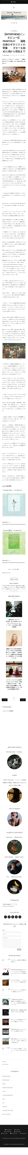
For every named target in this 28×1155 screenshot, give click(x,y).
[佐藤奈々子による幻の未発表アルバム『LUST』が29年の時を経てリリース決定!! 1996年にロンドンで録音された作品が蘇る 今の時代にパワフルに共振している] (14, 638)
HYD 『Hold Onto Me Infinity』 (15, 877)
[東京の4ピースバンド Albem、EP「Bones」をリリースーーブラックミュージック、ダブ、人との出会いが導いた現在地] (14, 609)
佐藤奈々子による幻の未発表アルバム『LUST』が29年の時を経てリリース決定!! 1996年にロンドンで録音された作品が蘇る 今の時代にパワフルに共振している (14, 653)
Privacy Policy (5, 1064)
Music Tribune (6, 55)
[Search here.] (14, 7)
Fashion (4, 1106)
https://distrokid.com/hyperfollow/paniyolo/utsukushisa (13, 524)
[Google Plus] (12, 916)
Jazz (3, 1099)
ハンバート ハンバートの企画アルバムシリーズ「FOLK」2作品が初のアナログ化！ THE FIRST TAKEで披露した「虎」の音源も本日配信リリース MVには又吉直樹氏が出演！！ (14, 684)
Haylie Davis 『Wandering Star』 (14, 837)
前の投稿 (23, 699)
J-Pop (9, 572)
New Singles (5, 1080)
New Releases (6, 1076)
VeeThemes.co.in (8, 1144)
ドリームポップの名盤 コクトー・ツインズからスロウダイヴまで (19, 1050)
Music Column (6, 1114)
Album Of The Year (7, 1110)
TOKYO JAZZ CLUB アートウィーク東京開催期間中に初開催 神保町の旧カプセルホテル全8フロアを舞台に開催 (14, 782)
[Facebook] (5, 916)
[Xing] (19, 916)
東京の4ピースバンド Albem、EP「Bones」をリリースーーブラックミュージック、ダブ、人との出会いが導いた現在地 (14, 623)
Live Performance (7, 1095)
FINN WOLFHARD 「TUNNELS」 (14, 752)
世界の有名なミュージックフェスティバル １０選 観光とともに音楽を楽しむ (19, 1040)
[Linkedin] (16, 916)
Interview (14, 31)
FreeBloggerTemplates (18, 1144)
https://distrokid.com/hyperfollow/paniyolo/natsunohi (13, 562)
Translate (12, 906)
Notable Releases (7, 1087)
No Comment (22, 55)
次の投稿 (4, 699)
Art (3, 1102)
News (3, 1083)
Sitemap (4, 1061)
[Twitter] (9, 916)
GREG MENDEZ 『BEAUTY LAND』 (14, 857)
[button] (14, 2)
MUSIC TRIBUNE (15, 1138)
